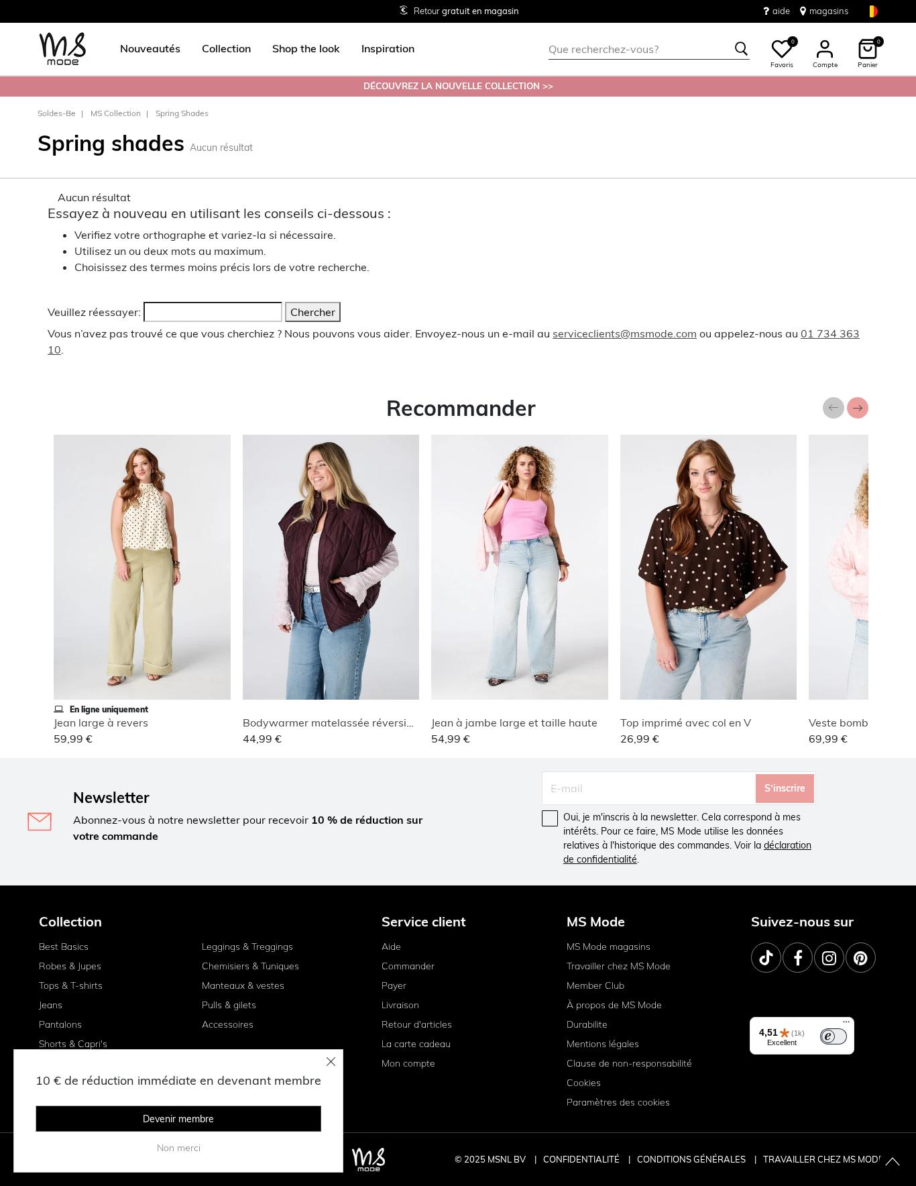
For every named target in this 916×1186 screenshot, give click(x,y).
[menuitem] (145, 49)
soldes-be (57, 113)
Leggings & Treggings (247, 946)
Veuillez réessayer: (94, 312)
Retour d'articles (417, 1024)
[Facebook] (798, 957)
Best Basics (64, 946)
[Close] (331, 1061)
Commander (408, 966)
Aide (391, 946)
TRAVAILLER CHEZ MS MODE (823, 1159)
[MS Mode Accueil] (63, 49)
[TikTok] (766, 957)
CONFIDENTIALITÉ (581, 1159)
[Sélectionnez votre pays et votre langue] (871, 11)
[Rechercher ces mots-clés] (742, 49)
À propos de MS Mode (614, 1005)
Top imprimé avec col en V (685, 722)
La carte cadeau (416, 1044)
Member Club (595, 985)
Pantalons (60, 1024)
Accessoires (227, 1024)
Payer (394, 985)
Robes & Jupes (70, 966)
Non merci (179, 1148)
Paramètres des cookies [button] (618, 1102)
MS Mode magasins (608, 946)
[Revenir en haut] (892, 1162)
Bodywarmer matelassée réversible (332, 722)
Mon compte (408, 1063)
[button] (150, 49)
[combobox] (649, 49)
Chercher (312, 312)
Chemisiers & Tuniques (250, 966)
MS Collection (116, 113)
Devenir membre (178, 1119)
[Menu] (846, 1025)
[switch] (833, 1036)
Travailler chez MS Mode (619, 966)
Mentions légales (603, 1044)
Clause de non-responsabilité (629, 1063)
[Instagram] (829, 957)
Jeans (50, 1005)
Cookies (584, 1083)
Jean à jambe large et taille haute (514, 722)
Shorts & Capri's (73, 1044)
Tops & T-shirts (71, 985)
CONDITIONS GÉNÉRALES (692, 1159)
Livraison (400, 1005)
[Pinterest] (861, 957)
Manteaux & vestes (243, 985)
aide (781, 10)
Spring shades (182, 113)
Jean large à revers (101, 722)
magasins (828, 10)
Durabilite (587, 1024)
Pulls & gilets (229, 1005)
